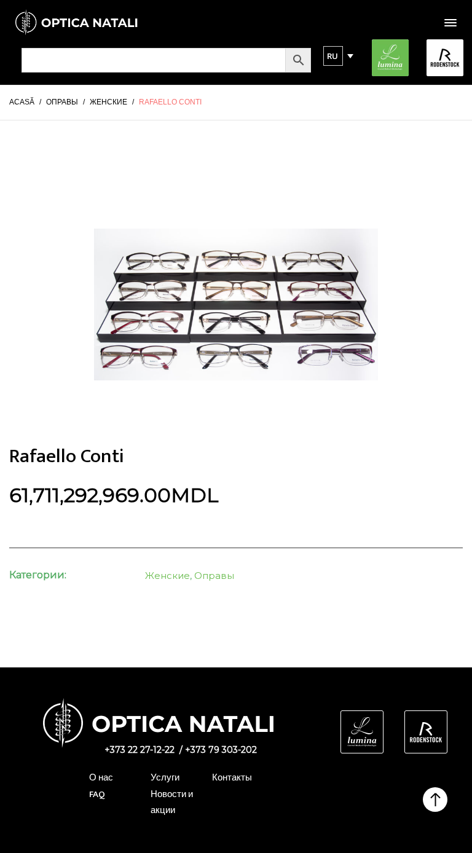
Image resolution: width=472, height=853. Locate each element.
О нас (101, 777)
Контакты (232, 777)
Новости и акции (172, 802)
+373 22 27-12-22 (139, 749)
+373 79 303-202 (221, 749)
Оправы (214, 575)
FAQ (97, 794)
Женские (167, 575)
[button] (333, 56)
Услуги (165, 777)
